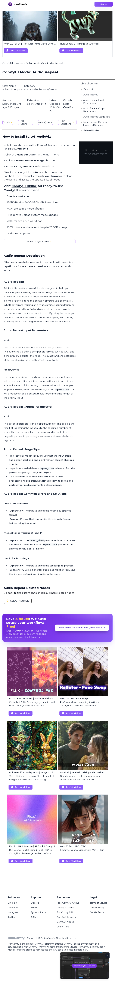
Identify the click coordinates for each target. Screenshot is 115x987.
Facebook (13, 907)
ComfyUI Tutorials (66, 917)
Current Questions (45, 122)
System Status (38, 912)
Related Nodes (91, 130)
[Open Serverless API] (84, 967)
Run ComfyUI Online (38, 241)
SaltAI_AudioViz (35, 63)
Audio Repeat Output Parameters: (94, 110)
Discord (35, 903)
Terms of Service (98, 903)
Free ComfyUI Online (68, 903)
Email (34, 907)
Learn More (63, 926)
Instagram (13, 912)
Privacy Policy (97, 907)
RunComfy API (65, 912)
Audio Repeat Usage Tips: (96, 116)
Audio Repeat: (90, 94)
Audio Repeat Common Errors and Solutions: (95, 123)
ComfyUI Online (24, 186)
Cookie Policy (97, 912)
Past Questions (65, 122)
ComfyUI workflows (39, 946)
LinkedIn (12, 903)
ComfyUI (7, 63)
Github (6, 122)
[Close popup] (107, 955)
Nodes (19, 63)
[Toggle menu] (4, 4)
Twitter (11, 917)
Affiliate (35, 917)
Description (89, 89)
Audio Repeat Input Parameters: (93, 101)
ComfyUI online (72, 943)
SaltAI (5, 103)
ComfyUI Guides (65, 907)
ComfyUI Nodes (65, 922)
